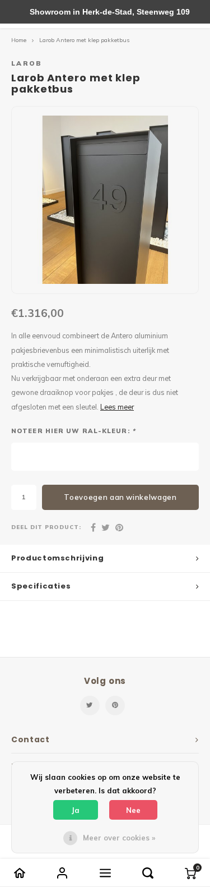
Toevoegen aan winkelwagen (120, 497)
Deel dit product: (46, 526)
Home (18, 40)
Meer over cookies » (119, 837)
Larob (27, 63)
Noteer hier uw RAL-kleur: (73, 431)
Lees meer (117, 406)
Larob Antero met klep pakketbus (84, 40)
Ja (76, 810)
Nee (133, 810)
